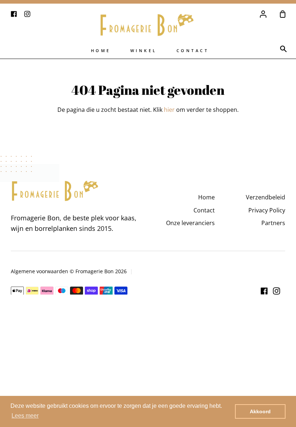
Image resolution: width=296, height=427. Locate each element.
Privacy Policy (266, 210)
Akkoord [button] (260, 411)
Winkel (143, 50)
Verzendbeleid (265, 197)
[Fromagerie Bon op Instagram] (276, 291)
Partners (273, 223)
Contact (193, 50)
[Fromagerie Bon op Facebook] (264, 291)
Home (101, 50)
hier (169, 110)
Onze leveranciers (190, 223)
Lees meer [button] (25, 416)
